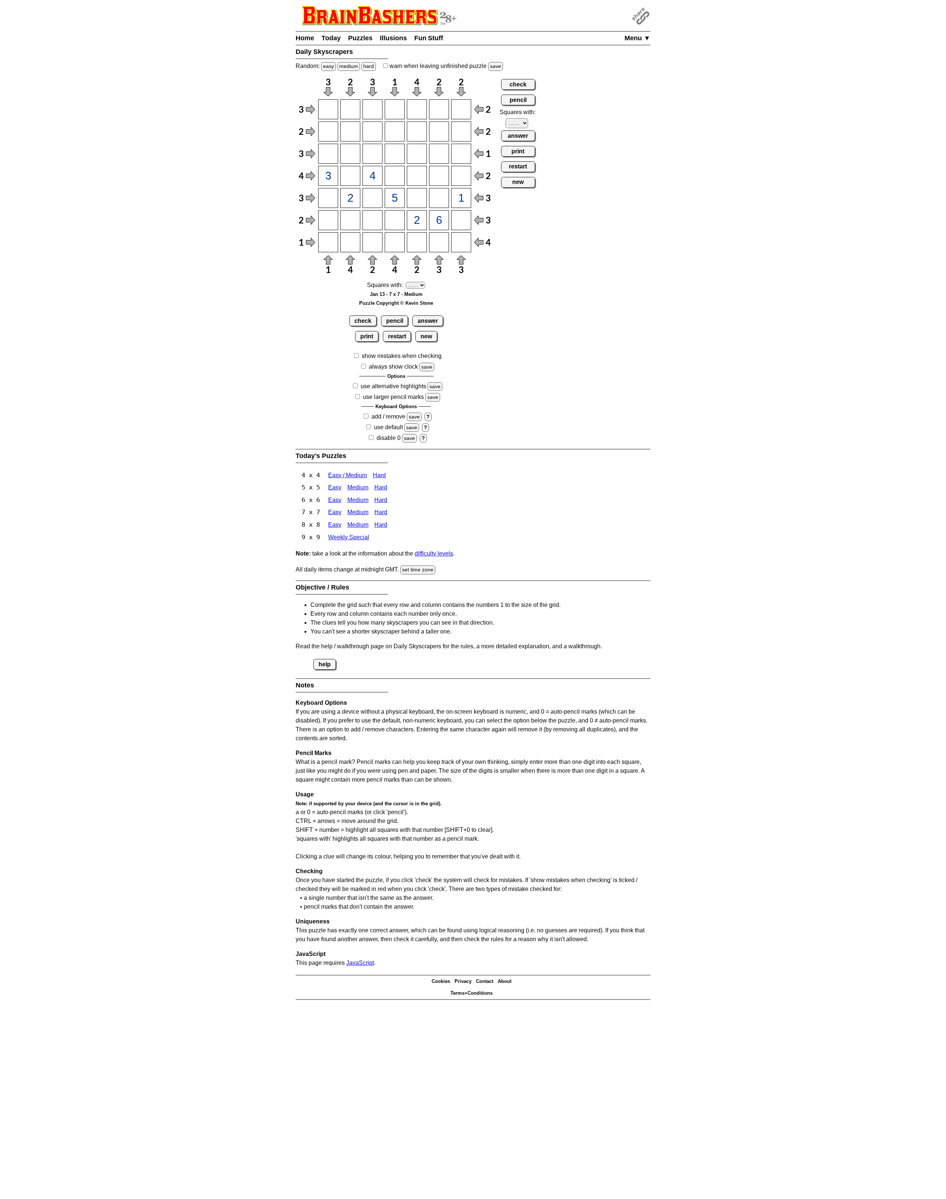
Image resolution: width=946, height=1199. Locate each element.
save (495, 66)
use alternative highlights (393, 386)
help (325, 664)
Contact (484, 981)
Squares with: (385, 285)
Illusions (393, 38)
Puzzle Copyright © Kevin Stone (396, 303)
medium (348, 66)
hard (368, 66)
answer (428, 321)
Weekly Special (348, 537)
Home (305, 38)
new (426, 336)
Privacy (463, 981)
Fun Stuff (428, 38)
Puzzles (360, 38)
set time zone (417, 570)
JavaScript (360, 963)
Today (331, 38)
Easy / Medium (347, 475)
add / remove (388, 416)
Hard (379, 475)
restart (397, 336)
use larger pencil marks (393, 397)
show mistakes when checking (402, 356)
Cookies (441, 981)
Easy (334, 487)
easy (328, 66)
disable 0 (389, 438)
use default (388, 427)
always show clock (393, 366)
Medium (357, 487)
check (362, 321)
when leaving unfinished (444, 66)
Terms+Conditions (471, 993)
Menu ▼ (637, 38)
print (366, 336)
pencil (394, 321)
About (504, 981)
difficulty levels (434, 553)
